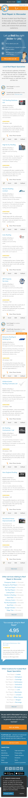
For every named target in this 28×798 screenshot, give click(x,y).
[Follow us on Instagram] (14, 768)
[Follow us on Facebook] (6, 768)
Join (18, 2)
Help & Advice (5, 755)
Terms (16, 760)
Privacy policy (18, 753)
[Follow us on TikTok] (21, 768)
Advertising (4, 753)
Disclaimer (17, 758)
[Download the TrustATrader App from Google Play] (9, 773)
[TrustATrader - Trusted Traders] (5, 7)
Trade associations (20, 750)
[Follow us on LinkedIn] (17, 768)
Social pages (4, 762)
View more (14, 569)
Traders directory (19, 755)
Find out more (18, 94)
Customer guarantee (20, 762)
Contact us (4, 758)
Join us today (14, 727)
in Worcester (14, 582)
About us (3, 750)
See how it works (14, 743)
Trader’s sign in (23, 5)
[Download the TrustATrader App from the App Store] (19, 773)
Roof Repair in (14, 674)
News (2, 760)
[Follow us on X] (10, 768)
